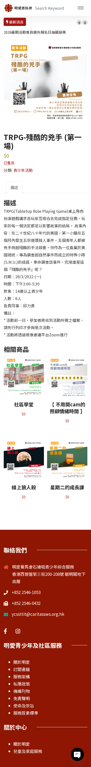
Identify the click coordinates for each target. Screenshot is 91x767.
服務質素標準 (25, 713)
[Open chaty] (77, 754)
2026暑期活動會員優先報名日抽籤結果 (35, 32)
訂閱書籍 (21, 669)
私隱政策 (21, 684)
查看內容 (24, 381)
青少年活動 (23, 170)
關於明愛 (21, 662)
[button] (79, 22)
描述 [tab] (14, 187)
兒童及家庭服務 (27, 751)
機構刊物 (21, 691)
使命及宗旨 (23, 706)
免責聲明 (21, 698)
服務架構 (21, 676)
